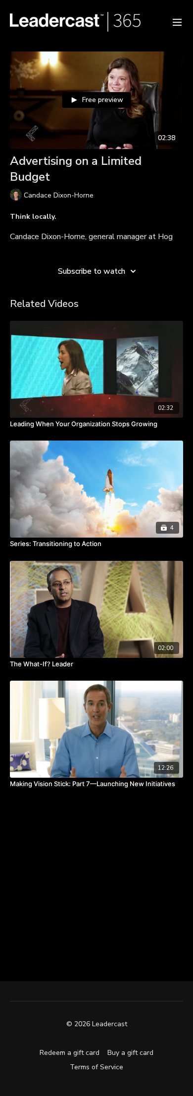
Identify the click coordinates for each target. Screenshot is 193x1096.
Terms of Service (96, 1067)
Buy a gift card (130, 1052)
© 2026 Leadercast (96, 1024)
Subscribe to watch (91, 271)
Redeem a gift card (69, 1052)
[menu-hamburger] (177, 21)
